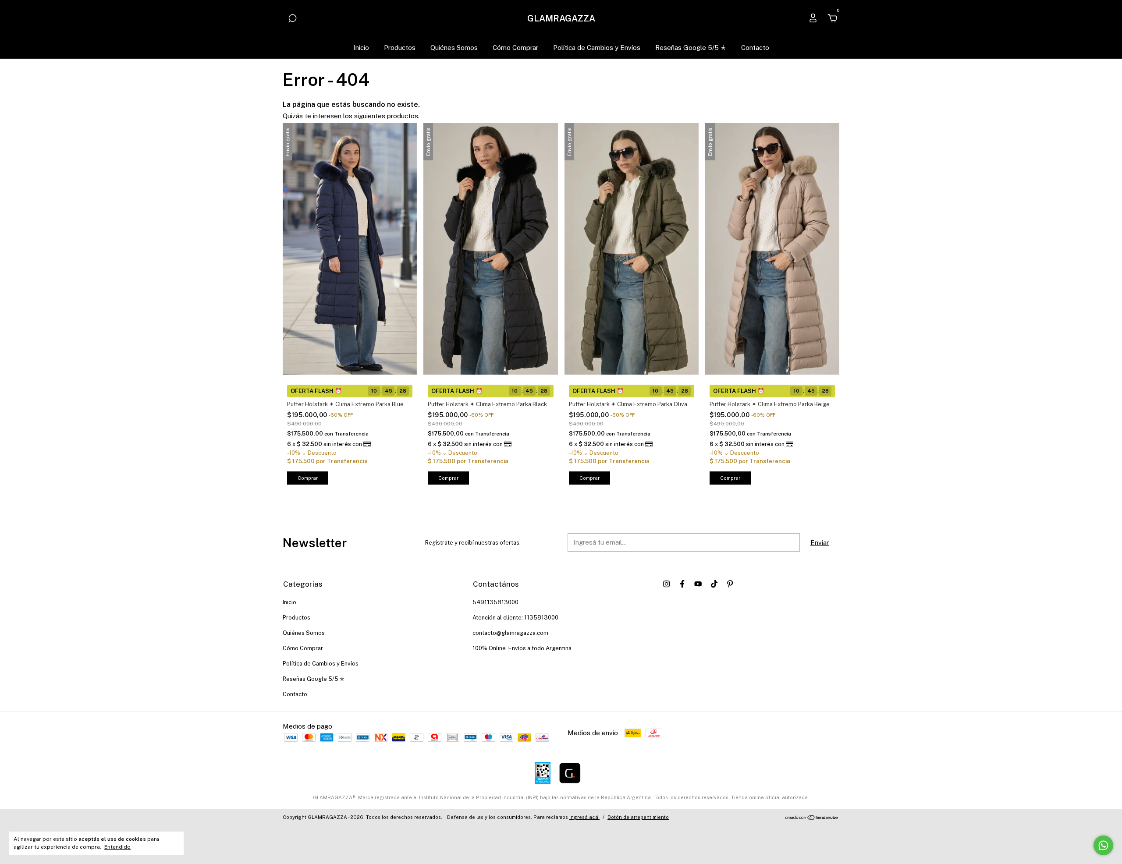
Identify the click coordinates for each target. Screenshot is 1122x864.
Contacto (755, 47)
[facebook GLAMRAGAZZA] (682, 584)
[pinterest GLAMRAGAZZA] (730, 584)
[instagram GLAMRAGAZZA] (666, 584)
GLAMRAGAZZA (561, 18)
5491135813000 (495, 602)
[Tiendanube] (812, 818)
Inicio (361, 47)
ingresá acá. (584, 817)
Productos (399, 47)
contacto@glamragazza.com (510, 633)
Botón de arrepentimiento (638, 817)
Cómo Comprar (515, 47)
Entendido (117, 847)
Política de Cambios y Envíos (596, 47)
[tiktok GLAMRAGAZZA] (714, 584)
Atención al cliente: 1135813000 (515, 617)
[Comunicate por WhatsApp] (1103, 845)
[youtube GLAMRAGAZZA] (698, 584)
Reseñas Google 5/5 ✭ (690, 47)
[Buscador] (292, 19)
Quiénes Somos (454, 47)
